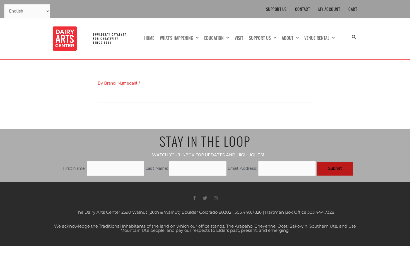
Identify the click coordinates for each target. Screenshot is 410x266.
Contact (302, 9)
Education (214, 38)
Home (149, 38)
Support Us (276, 9)
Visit (239, 38)
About (287, 38)
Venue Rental (316, 38)
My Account (329, 9)
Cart (352, 9)
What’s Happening (176, 38)
